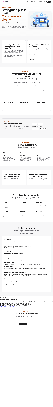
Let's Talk (48, 1)
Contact (44, 1)
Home (27, 1)
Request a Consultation (7, 249)
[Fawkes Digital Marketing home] (6, 2)
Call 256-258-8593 (14, 249)
